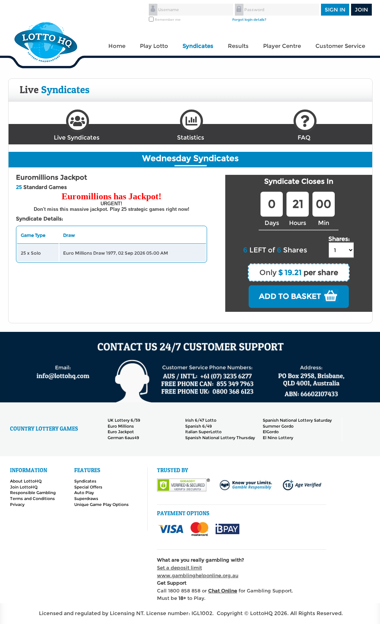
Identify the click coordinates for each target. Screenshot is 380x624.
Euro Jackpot (121, 431)
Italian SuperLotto (203, 431)
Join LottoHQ (23, 487)
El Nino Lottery (278, 437)
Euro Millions (121, 426)
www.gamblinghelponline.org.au (197, 575)
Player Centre (282, 45)
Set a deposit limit (179, 568)
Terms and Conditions (32, 498)
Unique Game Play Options (101, 504)
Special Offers (88, 487)
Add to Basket (291, 296)
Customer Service (340, 45)
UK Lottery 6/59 (124, 420)
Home (116, 45)
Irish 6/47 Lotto (200, 420)
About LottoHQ (26, 481)
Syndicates (198, 45)
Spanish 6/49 (198, 426)
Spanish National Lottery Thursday (220, 437)
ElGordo (271, 431)
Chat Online (222, 591)
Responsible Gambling (33, 492)
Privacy (17, 504)
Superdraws (86, 498)
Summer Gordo (278, 426)
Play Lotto (154, 45)
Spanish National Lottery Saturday (297, 420)
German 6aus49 (123, 437)
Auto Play (84, 492)
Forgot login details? (249, 19)
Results (238, 45)
